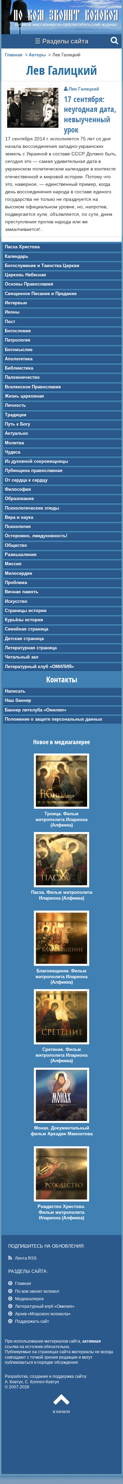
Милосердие (18, 573)
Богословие (18, 330)
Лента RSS (26, 1258)
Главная (14, 54)
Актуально (16, 433)
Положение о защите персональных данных (53, 719)
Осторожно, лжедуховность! (36, 535)
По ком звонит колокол (37, 1291)
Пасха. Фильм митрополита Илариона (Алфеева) (61, 895)
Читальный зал (21, 657)
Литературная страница (31, 647)
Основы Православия (29, 284)
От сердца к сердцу (26, 480)
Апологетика (18, 358)
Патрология (17, 340)
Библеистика (19, 368)
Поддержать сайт (32, 1321)
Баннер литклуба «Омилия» (35, 709)
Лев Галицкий (84, 89)
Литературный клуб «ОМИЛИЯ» (39, 666)
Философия (18, 489)
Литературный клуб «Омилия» (44, 1306)
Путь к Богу (17, 424)
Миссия (13, 563)
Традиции (15, 414)
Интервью (16, 302)
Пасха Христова (22, 246)
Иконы (12, 312)
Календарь (16, 256)
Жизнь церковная (24, 396)
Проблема (16, 582)
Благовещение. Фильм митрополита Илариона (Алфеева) (61, 976)
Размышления (21, 554)
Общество (16, 545)
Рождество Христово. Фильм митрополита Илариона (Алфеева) (61, 1212)
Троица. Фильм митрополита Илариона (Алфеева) (61, 819)
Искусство (16, 601)
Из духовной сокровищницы (36, 461)
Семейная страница (26, 629)
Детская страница (24, 638)
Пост (10, 321)
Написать (15, 691)
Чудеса (12, 452)
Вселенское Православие (33, 386)
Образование (19, 498)
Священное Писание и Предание (41, 293)
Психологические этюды (32, 508)
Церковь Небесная (25, 274)
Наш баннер (18, 700)
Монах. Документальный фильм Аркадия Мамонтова (62, 1130)
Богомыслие (18, 349)
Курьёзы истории (24, 619)
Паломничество (22, 377)
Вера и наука (19, 517)
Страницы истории (25, 610)
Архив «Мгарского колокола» (43, 1314)
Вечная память (21, 591)
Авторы (37, 54)
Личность (15, 405)
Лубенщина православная (34, 470)
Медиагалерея (29, 1298)
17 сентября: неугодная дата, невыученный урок (90, 114)
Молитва (14, 442)
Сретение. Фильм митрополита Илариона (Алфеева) (61, 1055)
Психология (18, 526)
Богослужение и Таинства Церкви (42, 265)
